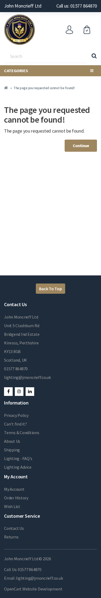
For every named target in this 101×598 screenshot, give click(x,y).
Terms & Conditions (21, 432)
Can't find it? (15, 424)
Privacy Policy (16, 415)
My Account (14, 489)
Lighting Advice (17, 467)
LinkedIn (30, 391)
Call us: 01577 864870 (76, 6)
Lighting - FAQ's (18, 458)
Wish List (12, 506)
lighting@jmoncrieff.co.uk (27, 377)
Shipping (12, 449)
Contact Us (14, 528)
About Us (12, 441)
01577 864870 (16, 368)
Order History (16, 497)
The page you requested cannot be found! (44, 88)
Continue (81, 145)
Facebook (8, 391)
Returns (11, 537)
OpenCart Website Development (33, 589)
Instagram (19, 391)
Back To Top (50, 288)
